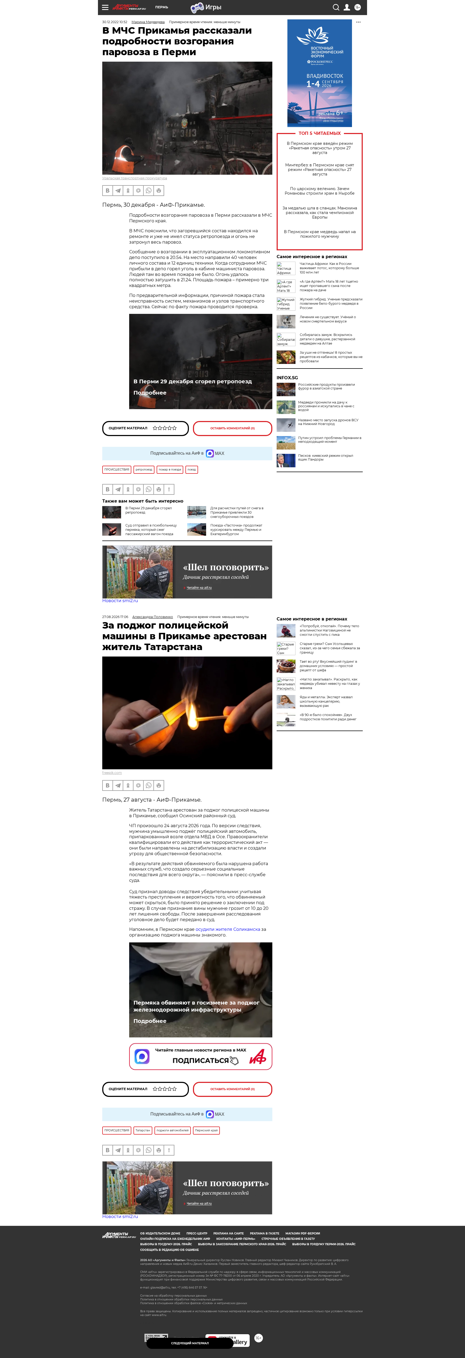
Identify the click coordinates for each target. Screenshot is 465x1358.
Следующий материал (190, 1343)
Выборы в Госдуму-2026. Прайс (166, 1244)
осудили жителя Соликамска (228, 929)
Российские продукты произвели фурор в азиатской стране (326, 386)
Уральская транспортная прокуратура (134, 178)
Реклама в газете (264, 1233)
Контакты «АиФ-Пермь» (235, 1239)
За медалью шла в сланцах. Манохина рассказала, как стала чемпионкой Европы (320, 213)
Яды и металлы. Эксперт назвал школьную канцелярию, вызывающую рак (326, 701)
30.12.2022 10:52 (114, 22)
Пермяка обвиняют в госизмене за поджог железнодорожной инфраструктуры (196, 1006)
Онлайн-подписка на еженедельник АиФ (175, 1239)
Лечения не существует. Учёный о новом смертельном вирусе (328, 319)
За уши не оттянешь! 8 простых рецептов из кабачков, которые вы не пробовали (331, 356)
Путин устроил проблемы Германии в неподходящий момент (329, 440)
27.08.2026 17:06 (115, 617)
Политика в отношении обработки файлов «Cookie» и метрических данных (193, 1303)
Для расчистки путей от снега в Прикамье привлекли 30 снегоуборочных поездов (236, 512)
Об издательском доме (160, 1233)
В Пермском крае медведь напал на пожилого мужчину (320, 234)
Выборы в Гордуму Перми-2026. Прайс (323, 1244)
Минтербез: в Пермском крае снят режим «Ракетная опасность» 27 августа (319, 170)
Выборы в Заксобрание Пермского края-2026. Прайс (242, 1244)
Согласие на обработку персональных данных (173, 1295)
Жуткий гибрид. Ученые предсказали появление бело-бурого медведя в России (331, 303)
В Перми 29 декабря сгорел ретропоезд (192, 381)
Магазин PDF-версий (303, 1233)
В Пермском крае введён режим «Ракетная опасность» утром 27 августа (320, 148)
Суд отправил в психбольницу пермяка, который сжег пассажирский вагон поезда (151, 529)
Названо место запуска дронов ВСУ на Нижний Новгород (328, 422)
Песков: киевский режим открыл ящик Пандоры (325, 457)
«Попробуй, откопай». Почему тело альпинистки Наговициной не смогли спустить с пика (329, 630)
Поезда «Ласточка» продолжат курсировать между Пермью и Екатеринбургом (236, 529)
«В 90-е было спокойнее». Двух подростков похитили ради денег (328, 717)
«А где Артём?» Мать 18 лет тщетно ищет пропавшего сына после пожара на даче (329, 285)
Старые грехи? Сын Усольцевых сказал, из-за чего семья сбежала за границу (330, 648)
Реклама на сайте (228, 1233)
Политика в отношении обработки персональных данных (181, 1299)
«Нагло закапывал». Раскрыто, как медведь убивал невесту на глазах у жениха (330, 683)
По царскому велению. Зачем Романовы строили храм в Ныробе (320, 191)
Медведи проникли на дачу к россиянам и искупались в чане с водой (326, 406)
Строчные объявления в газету (288, 1239)
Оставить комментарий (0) (232, 428)
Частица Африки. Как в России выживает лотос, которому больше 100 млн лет (329, 268)
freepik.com (112, 773)
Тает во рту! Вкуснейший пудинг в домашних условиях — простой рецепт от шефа (328, 665)
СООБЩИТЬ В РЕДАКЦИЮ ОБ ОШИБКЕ (169, 1250)
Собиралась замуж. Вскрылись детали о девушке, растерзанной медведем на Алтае (327, 339)
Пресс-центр (196, 1233)
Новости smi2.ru (120, 600)
